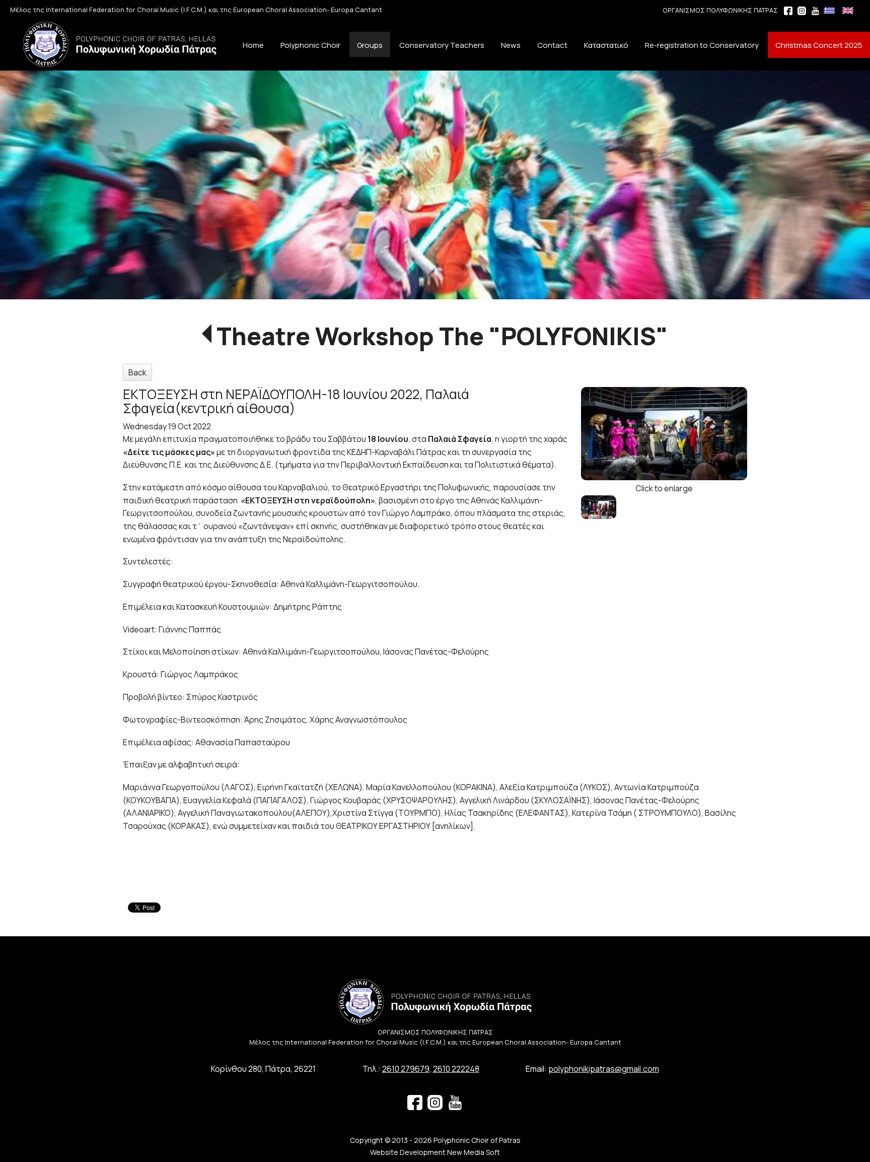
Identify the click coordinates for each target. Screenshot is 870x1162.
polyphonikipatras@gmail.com (603, 1068)
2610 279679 (405, 1068)
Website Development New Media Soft (435, 1152)
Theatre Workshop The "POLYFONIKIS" (442, 335)
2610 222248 (456, 1068)
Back (137, 372)
